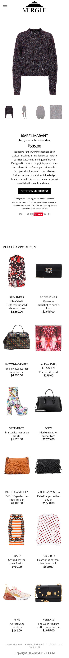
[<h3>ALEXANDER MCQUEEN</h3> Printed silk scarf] (48, 338)
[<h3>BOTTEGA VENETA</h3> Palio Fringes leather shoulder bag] (17, 466)
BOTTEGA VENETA (16, 364)
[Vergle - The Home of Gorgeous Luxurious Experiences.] (34, 6)
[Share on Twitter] (28, 214)
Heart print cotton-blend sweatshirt (48, 561)
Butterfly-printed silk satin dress (17, 306)
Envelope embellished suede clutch (48, 305)
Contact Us (54, 644)
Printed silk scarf (48, 372)
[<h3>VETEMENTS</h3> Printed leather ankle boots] (17, 402)
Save (39, 214)
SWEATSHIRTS (40, 198)
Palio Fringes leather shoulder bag (16, 498)
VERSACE (48, 619)
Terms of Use (14, 644)
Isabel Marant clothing (26, 202)
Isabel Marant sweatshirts (24, 205)
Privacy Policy (35, 644)
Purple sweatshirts (39, 208)
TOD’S (48, 428)
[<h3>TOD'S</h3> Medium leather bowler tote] (48, 402)
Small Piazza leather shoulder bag (17, 370)
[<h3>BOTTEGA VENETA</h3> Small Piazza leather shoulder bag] (17, 338)
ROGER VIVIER (48, 297)
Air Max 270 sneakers (17, 625)
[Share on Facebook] (24, 214)
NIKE (17, 619)
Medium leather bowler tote (48, 434)
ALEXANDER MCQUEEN (16, 299)
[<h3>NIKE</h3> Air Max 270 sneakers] (17, 593)
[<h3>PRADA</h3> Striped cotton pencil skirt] (17, 530)
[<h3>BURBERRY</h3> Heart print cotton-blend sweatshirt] (48, 530)
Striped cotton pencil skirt (16, 561)
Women (50, 198)
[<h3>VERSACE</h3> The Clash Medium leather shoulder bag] (48, 593)
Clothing (29, 198)
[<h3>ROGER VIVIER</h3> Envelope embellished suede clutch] (48, 271)
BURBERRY (48, 555)
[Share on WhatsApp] (20, 214)
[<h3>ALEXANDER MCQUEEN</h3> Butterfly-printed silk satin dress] (17, 271)
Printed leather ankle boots (17, 434)
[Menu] (5, 6)
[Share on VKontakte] (45, 214)
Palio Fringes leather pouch (48, 498)
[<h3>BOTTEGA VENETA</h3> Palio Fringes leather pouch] (48, 466)
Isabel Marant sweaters (47, 202)
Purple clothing (43, 205)
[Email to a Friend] (31, 214)
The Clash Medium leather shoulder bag (48, 625)
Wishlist (35, 647)
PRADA (16, 555)
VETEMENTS (17, 428)
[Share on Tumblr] (48, 214)
